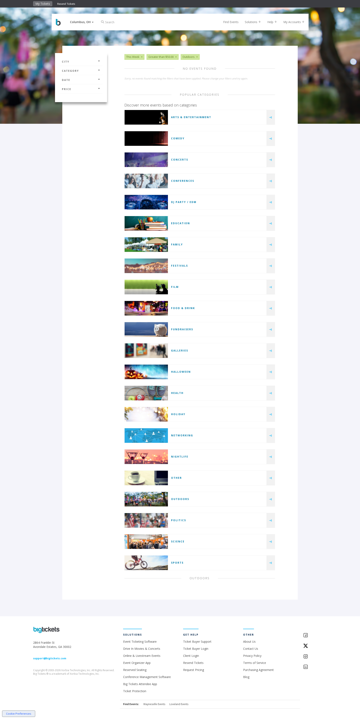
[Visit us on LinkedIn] (315, 667)
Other (176, 478)
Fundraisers (182, 329)
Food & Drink (183, 308)
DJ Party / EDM (183, 202)
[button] (82, 22)
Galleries (179, 350)
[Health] (146, 393)
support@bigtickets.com (49, 658)
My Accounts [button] (292, 22)
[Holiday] (146, 414)
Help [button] (270, 22)
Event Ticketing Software (140, 642)
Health (177, 393)
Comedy (178, 138)
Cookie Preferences (18, 713)
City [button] (65, 61)
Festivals (179, 265)
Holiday (178, 414)
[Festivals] (146, 266)
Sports (177, 562)
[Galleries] (146, 350)
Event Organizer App (137, 663)
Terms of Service (254, 663)
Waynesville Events (154, 704)
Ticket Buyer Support (197, 642)
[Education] (146, 223)
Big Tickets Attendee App (140, 684)
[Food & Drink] (146, 308)
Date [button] (66, 80)
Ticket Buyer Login (195, 649)
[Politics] (146, 520)
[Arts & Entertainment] (146, 117)
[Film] (146, 287)
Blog (246, 677)
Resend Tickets (66, 4)
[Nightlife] (146, 456)
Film (175, 287)
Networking (182, 435)
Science (178, 541)
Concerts (179, 159)
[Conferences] (146, 181)
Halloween (181, 372)
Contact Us (250, 649)
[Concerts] (146, 159)
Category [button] (70, 71)
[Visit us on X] (315, 646)
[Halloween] (146, 372)
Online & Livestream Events (141, 656)
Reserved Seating (134, 670)
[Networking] (146, 435)
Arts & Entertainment (191, 117)
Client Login (191, 656)
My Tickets (42, 4)
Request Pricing (193, 670)
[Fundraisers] (146, 329)
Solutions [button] (251, 22)
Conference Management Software (147, 677)
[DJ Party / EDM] (146, 202)
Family (177, 244)
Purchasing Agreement (258, 670)
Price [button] (66, 89)
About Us (249, 642)
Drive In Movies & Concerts (141, 649)
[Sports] (146, 563)
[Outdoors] (146, 499)
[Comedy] (146, 138)
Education (180, 223)
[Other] (146, 478)
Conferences (182, 181)
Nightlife (179, 456)
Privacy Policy (252, 656)
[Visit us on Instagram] (315, 656)
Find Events (231, 22)
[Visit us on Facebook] (315, 635)
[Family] (146, 244)
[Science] (146, 541)
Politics (178, 520)
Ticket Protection (134, 691)
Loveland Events (178, 704)
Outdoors (180, 499)
